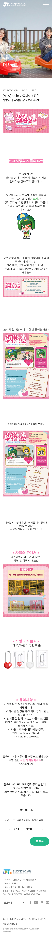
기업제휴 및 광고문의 (17, 919)
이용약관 (43, 919)
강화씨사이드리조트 (16, 4)
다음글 (29, 829)
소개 (4, 919)
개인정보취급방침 (10, 924)
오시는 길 (33, 919)
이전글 (16, 829)
